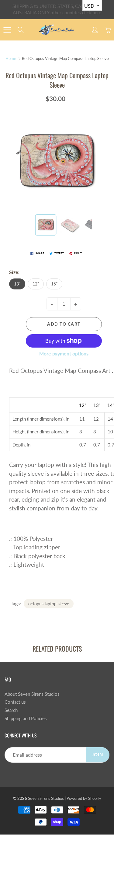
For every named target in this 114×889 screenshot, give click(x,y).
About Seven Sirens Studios (32, 694)
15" (54, 283)
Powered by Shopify (84, 798)
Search (11, 710)
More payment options (63, 353)
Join (97, 754)
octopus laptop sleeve (48, 603)
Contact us (15, 702)
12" (36, 283)
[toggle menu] (7, 29)
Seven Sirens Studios (46, 798)
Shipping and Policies (26, 718)
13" (17, 283)
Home (10, 58)
